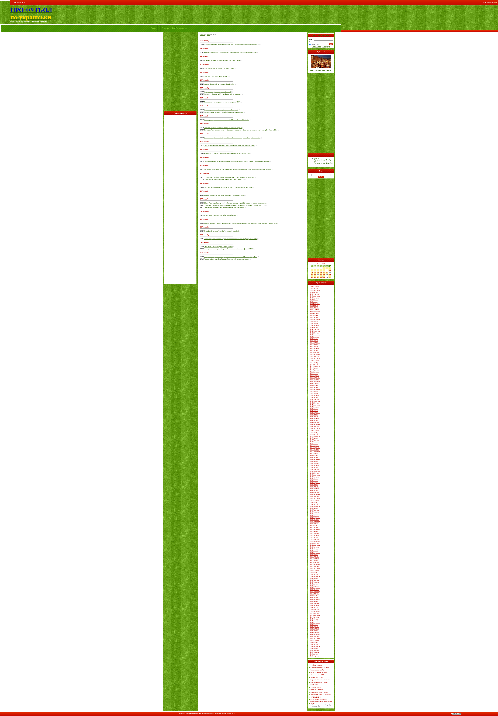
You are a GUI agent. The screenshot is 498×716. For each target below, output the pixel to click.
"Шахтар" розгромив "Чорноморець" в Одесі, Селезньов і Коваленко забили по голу (231, 44)
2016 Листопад (315, 428)
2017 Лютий (314, 434)
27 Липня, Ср (204, 64)
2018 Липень (314, 467)
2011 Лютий (313, 302)
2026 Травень (314, 650)
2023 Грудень (314, 593)
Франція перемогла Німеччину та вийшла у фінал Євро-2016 (224, 195)
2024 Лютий (314, 597)
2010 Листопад (315, 296)
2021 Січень (314, 525)
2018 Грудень (314, 477)
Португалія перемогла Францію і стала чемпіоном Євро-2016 (224, 179)
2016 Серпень (314, 422)
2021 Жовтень (314, 543)
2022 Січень (314, 549)
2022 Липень (314, 560)
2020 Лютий (314, 504)
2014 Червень (314, 372)
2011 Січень (314, 300)
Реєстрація (165, 28)
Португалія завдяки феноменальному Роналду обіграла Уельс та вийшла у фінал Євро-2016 (234, 205)
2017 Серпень (314, 446)
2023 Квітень (314, 578)
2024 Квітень (314, 601)
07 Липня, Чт (204, 199)
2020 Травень (314, 510)
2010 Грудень (314, 298)
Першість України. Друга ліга (319, 682)
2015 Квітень (314, 391)
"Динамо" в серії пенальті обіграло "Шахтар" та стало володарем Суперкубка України (232, 138)
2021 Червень (314, 535)
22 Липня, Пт (204, 98)
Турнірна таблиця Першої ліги (323, 163)
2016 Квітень (314, 414)
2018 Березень (315, 459)
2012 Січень (314, 315)
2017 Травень (314, 440)
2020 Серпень (314, 516)
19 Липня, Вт (204, 116)
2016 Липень (314, 420)
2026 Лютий (314, 644)
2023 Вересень (315, 588)
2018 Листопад (315, 475)
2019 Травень (314, 486)
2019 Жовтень (314, 496)
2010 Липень (314, 292)
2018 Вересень (315, 471)
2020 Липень (314, 514)
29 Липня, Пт (204, 48)
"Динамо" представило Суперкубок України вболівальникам (223, 112)
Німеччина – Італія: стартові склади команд (218, 246)
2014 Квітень (314, 368)
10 (330, 270)
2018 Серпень (314, 469)
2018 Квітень (314, 461)
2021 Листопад (315, 545)
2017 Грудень (314, 453)
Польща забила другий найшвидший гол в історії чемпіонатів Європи (226, 259)
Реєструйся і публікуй (183, 28)
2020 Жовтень (314, 520)
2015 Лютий (314, 387)
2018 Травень (314, 463)
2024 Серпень (314, 609)
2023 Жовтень (314, 590)
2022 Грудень (314, 570)
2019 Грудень (314, 500)
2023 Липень (314, 584)
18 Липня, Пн (204, 124)
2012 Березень (315, 319)
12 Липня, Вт (204, 165)
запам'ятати (315, 44)
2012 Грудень (314, 337)
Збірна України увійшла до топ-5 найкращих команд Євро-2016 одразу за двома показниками (235, 203)
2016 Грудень (314, 430)
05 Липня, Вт (204, 219)
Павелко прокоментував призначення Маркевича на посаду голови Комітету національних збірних (236, 161)
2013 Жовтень (314, 356)
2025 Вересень (315, 634)
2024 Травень (314, 603)
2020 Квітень (314, 508)
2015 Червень (314, 395)
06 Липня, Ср (204, 211)
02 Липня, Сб (204, 242)
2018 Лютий (314, 457)
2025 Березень (315, 623)
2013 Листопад (315, 358)
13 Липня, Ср (204, 157)
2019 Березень (315, 483)
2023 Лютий (314, 574)
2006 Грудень (314, 286)
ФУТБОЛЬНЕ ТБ (315, 697)
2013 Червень (314, 348)
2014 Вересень (315, 377)
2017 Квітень (314, 438)
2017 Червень (314, 442)
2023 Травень (314, 580)
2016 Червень (314, 418)
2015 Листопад (315, 405)
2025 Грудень (314, 640)
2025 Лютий (314, 621)
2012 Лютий (314, 317)
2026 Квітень (314, 648)
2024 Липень (314, 607)
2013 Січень (314, 339)
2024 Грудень (314, 617)
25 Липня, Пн (204, 80)
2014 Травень (314, 370)
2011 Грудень (314, 313)
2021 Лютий (314, 527)
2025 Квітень (314, 625)
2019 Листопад (315, 498)
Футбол (316, 158)
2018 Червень (314, 465)
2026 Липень (314, 654)
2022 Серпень (314, 562)
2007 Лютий (314, 288)
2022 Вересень (315, 564)
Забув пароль (316, 46)
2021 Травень (314, 533)
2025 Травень (314, 627)
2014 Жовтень (314, 379)
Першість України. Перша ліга (320, 680)
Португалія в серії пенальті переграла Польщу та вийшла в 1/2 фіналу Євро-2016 (230, 257)
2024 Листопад (315, 615)
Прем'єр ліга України (317, 670)
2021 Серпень (314, 539)
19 (315, 275)
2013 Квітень (314, 344)
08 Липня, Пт (204, 191)
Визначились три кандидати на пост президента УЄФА (222, 102)
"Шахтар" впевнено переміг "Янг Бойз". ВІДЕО (219, 68)
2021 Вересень (315, 541)
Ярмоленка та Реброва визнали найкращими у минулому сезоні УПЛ (227, 153)
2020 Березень (315, 506)
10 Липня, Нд (204, 183)
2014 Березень (315, 366)
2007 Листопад (315, 290)
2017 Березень (315, 436)
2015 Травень (314, 393)
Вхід (173, 28)
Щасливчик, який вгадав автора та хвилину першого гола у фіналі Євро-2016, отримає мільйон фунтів (237, 169)
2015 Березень (315, 389)
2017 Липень (314, 444)
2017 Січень (314, 432)
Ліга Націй (313, 703)
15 (324, 272)
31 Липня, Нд (204, 41)
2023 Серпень (314, 586)
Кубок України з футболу (318, 672)
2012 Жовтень (314, 333)
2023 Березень (315, 576)
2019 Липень (314, 490)
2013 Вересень (315, 354)
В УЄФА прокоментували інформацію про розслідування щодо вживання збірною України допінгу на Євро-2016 (240, 223)
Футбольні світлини (316, 689)
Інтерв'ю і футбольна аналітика (320, 694)
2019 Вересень (315, 494)
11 (312, 272)
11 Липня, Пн (204, 173)
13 (318, 272)
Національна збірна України (319, 667)
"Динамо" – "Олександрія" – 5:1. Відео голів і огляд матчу (222, 94)
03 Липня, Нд (204, 235)
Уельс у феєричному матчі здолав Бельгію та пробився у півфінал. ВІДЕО (228, 249)
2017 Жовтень (314, 449)
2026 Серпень (314, 656)
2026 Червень (314, 652)
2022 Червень (314, 558)
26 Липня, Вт (204, 72)
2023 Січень (314, 572)
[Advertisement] (180, 72)
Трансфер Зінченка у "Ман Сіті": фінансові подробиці (221, 231)
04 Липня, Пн (204, 227)
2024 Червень (314, 605)
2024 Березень (315, 599)
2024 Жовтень (314, 613)
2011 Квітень (314, 306)
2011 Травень (314, 307)
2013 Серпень (314, 352)
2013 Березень (315, 342)
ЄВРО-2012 (314, 685)
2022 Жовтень (314, 566)
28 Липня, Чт (204, 56)
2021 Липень (314, 537)
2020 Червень (314, 512)
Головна (153, 28)
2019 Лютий (314, 481)
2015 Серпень (314, 399)
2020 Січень (314, 502)
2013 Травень (314, 346)
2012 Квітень (314, 321)
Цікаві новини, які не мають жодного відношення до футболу (321, 700)
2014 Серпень (314, 376)
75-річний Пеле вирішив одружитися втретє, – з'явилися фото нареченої (228, 187)
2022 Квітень (314, 555)
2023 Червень (314, 582)
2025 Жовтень (314, 636)
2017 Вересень (315, 448)
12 (315, 272)
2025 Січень (314, 619)
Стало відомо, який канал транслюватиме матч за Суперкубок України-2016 (229, 177)
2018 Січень (314, 455)
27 (318, 277)
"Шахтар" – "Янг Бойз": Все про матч (216, 76)
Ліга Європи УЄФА (316, 677)
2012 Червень (314, 325)
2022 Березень (315, 553)
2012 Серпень (314, 329)
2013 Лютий (314, 341)
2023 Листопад (315, 592)
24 (330, 275)
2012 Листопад (315, 335)
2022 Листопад (315, 568)
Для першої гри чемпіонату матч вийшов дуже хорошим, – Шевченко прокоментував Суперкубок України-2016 (240, 130)
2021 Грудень (314, 547)
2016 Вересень (315, 424)
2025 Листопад (315, 638)
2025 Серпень (314, 632)
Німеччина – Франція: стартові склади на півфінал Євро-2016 (224, 207)
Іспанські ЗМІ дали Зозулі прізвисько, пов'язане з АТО (222, 60)
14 (321, 272)
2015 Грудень (314, 407)
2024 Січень (314, 595)
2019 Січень (314, 479)
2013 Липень (314, 350)
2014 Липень (314, 374)
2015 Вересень (315, 401)
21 (321, 275)
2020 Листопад (315, 521)
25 (312, 277)
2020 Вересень (315, 518)
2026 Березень (315, 646)
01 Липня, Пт (204, 253)
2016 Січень (314, 409)
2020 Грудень (314, 523)
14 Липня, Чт (204, 149)
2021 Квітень (314, 531)
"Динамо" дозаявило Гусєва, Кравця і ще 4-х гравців (221, 110)
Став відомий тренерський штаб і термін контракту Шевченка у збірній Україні (229, 145)
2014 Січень (314, 362)
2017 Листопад (315, 451)
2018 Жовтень (314, 473)
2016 (208, 35)
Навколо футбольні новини (319, 692)
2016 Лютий (314, 411)
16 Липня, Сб (204, 134)
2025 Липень (314, 630)
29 (324, 277)
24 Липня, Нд (204, 88)
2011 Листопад (315, 311)
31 (330, 277)
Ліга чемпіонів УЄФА (317, 675)
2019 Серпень (314, 492)
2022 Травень (314, 556)
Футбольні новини (316, 665)
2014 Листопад (315, 381)
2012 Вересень (315, 331)
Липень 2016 (321, 264)
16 (327, 272)
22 (324, 275)
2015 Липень (314, 397)
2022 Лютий (314, 551)
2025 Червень (314, 628)
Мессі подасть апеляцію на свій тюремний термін (220, 215)
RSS (495, 2)
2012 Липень (314, 327)
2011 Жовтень (314, 309)
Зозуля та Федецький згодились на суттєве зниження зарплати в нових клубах (230, 52)
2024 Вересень (315, 611)
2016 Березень (315, 413)
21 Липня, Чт (204, 106)
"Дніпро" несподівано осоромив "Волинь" (217, 92)
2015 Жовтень (314, 403)
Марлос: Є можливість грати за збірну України (219, 84)
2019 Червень (314, 488)
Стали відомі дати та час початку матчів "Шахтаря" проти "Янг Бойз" (226, 120)
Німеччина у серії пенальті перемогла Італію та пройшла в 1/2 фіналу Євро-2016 (230, 239)
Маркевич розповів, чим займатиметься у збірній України (223, 128)
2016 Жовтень (314, 426)
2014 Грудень (314, 383)
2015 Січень (314, 385)
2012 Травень (314, 323)
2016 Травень (314, 416)
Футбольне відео (315, 687)
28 (321, 277)
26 (315, 277)
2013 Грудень (314, 360)
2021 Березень (315, 529)
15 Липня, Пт (204, 142)
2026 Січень (314, 642)
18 (312, 275)
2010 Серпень (314, 294)
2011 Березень (315, 304)
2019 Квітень (314, 485)
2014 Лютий (314, 364)
